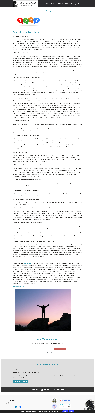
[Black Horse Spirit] (26, 3)
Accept (65, 411)
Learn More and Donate (20, 381)
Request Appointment (18, 286)
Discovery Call (27, 263)
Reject (71, 411)
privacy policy (56, 411)
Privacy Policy (9, 403)
